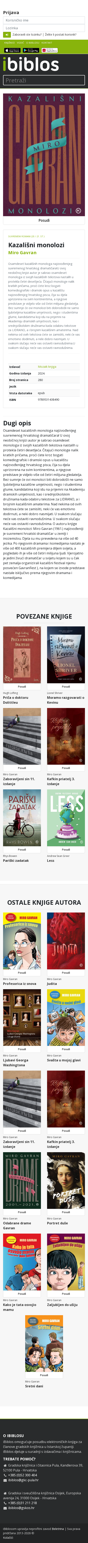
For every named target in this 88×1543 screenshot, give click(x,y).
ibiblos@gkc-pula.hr (23, 1480)
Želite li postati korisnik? (60, 34)
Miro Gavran (22, 252)
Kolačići (8, 1538)
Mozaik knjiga (47, 367)
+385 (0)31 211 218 (22, 1503)
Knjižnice (9, 42)
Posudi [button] (44, 220)
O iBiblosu (32, 42)
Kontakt (47, 42)
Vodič (20, 42)
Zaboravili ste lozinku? (27, 34)
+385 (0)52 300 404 (22, 1475)
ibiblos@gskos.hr (21, 1508)
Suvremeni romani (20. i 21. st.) (26, 236)
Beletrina (58, 1529)
